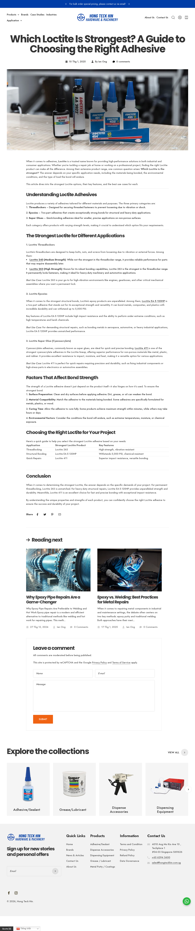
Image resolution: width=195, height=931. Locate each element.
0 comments (123, 61)
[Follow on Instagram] (16, 893)
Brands (24, 14)
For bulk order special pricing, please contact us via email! (97, 4)
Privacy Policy (99, 662)
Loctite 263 (36, 269)
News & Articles (75, 855)
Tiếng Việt (25, 928)
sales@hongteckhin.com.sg (166, 862)
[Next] (129, 4)
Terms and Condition (131, 844)
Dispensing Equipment (102, 855)
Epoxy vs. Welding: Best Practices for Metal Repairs (127, 599)
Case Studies (37, 14)
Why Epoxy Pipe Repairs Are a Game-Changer (53, 599)
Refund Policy (127, 855)
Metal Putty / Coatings (102, 866)
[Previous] (65, 4)
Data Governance (129, 861)
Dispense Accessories (102, 849)
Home (69, 844)
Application (13, 20)
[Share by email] (60, 514)
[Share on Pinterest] (52, 514)
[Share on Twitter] (45, 514)
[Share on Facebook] (37, 514)
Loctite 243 (36, 259)
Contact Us (162, 17)
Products (11, 14)
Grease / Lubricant (100, 861)
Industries (51, 14)
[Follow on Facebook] (9, 893)
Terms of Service (121, 662)
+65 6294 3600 (161, 857)
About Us (149, 17)
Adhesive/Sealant (99, 844)
